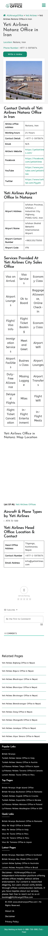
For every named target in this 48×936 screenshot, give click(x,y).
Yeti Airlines (31, 15)
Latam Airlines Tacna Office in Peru (18, 775)
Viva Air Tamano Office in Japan (17, 842)
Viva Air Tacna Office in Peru (15, 834)
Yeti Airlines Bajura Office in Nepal (18, 671)
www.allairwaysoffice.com (25, 902)
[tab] (44, 5)
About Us (9, 911)
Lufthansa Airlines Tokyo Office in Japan (20, 766)
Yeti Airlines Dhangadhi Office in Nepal (19, 720)
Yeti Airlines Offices (26, 504)
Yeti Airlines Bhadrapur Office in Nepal (20, 679)
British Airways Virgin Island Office (18, 788)
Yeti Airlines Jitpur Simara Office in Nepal (21, 736)
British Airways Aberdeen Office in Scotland (22, 855)
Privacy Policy (12, 921)
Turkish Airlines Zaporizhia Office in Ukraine (21, 800)
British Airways (8, 754)
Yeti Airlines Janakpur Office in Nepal (19, 728)
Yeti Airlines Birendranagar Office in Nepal (21, 704)
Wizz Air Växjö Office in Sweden (16, 825)
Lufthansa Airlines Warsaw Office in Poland (22, 804)
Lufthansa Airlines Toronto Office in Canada (22, 771)
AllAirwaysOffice (15, 15)
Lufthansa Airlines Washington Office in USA (22, 808)
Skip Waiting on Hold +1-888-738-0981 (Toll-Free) (24, 930)
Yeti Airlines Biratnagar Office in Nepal (20, 695)
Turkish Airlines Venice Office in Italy (18, 758)
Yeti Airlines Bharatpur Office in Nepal (19, 687)
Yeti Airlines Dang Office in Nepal (17, 712)
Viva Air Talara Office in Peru (15, 838)
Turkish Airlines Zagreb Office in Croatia (20, 796)
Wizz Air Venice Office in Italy (15, 829)
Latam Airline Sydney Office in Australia (20, 863)
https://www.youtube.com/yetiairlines (34, 170)
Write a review (15, 54)
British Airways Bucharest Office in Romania (22, 792)
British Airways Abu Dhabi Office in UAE (20, 859)
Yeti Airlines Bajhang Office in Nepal (18, 663)
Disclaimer (10, 916)
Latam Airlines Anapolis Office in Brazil (20, 867)
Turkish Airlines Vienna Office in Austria (20, 762)
